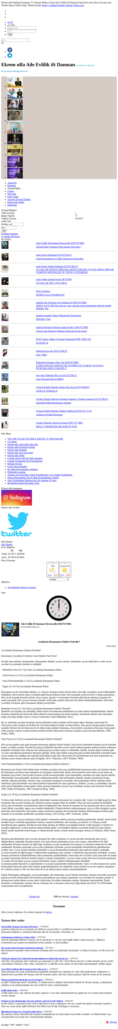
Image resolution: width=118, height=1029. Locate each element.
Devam (112, 1022)
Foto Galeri (12, 196)
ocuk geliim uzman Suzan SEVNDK (54, 279)
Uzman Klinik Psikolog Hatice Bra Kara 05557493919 (62, 387)
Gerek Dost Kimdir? (17, 466)
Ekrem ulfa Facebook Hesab (21, 447)
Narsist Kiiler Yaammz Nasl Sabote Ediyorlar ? (58, 247)
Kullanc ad (6, 224)
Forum (10, 191)
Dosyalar (11, 194)
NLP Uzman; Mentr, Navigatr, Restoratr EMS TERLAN (63, 339)
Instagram (12, 205)
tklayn (49, 912)
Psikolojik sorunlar (16, 472)
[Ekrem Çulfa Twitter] (16, 539)
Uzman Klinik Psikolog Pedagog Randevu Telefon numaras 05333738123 (72, 399)
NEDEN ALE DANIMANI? (50, 295)
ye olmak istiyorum (10, 236)
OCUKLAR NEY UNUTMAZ (51, 283)
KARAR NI (42, 343)
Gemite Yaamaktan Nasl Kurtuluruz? (25, 461)
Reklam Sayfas (14, 463)
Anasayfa (12, 183)
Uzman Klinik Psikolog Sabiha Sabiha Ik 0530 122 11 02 (64, 411)
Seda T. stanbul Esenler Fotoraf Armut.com (63, 5)
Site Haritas (6, 544)
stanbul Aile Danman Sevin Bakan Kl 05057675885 (61, 302)
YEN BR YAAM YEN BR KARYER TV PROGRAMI (35, 439)
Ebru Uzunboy (43, 291)
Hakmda (11, 185)
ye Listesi (12, 441)
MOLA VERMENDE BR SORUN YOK (56, 426)
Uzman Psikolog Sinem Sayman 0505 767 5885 (59, 423)
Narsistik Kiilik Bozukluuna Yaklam (53, 403)
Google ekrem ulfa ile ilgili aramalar (24, 458)
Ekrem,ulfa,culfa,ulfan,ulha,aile (22, 444)
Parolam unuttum (9, 233)
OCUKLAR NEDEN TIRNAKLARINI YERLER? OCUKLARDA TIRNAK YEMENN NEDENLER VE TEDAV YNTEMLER (75, 271)
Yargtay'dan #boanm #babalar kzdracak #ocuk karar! (61, 331)
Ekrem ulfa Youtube (17, 450)
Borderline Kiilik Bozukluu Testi (23, 483)
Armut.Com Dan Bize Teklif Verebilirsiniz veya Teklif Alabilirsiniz (39, 475)
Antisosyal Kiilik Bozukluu (49, 414)
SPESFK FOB (43, 319)
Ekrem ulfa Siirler (16, 455)
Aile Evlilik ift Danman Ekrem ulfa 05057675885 (60, 243)
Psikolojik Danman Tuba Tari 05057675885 (57, 362)
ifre (2, 227)
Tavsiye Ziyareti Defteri (18, 199)
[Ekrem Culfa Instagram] (16, 504)
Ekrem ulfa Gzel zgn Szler (20, 452)
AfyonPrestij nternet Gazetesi (21, 587)
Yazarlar (74, 896)
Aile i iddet (41, 354)
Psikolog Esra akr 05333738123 (51, 351)
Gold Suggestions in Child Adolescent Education (59, 258)
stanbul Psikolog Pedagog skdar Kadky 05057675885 (62, 327)
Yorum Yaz (34, 896)
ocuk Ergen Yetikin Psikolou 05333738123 (57, 266)
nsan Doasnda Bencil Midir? (50, 379)
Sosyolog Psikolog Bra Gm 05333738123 (56, 375)
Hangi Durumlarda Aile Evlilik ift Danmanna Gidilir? (33, 477)
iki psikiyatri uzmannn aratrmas (22, 469)
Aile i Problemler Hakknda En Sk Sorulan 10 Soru (32, 480)
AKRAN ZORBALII (46, 391)
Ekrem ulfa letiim (15, 202)
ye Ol (10, 22)
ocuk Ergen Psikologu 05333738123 (54, 255)
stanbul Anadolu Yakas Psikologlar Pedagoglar (58, 315)
